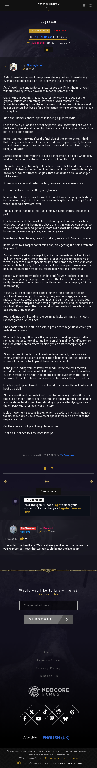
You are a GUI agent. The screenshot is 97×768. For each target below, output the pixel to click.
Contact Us (48, 676)
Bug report (36, 500)
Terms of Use (48, 660)
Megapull (38, 43)
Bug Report (60, 31)
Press (49, 652)
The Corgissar (42, 37)
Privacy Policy (48, 668)
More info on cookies (61, 758)
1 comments (48, 491)
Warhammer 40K (40, 31)
